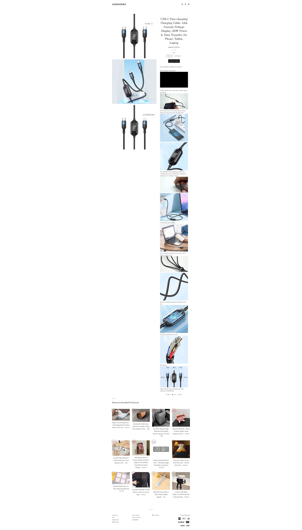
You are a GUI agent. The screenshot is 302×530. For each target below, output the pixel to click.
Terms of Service (136, 517)
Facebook (156, 515)
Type (174, 52)
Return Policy (115, 519)
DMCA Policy (115, 522)
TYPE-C (169, 56)
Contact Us (115, 515)
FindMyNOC (135, 519)
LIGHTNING (177, 56)
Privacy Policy (135, 515)
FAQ (113, 517)
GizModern (187, 515)
